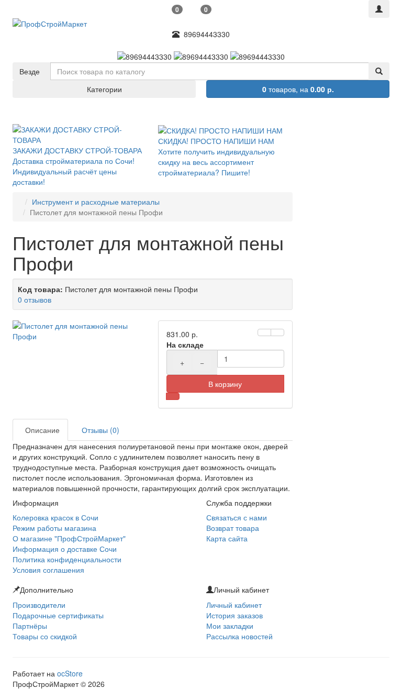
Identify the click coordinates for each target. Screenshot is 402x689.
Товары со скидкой (45, 636)
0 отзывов (34, 299)
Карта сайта (227, 538)
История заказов (234, 615)
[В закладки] (264, 332)
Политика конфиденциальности (67, 559)
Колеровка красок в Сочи (55, 517)
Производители (39, 604)
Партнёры (30, 625)
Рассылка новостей (239, 636)
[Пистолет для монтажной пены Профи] (80, 330)
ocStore (70, 673)
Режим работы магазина (54, 528)
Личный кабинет (234, 604)
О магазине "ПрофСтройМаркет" (69, 538)
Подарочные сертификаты (58, 615)
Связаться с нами (236, 517)
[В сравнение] (277, 332)
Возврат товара (232, 528)
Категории (104, 89)
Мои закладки (229, 625)
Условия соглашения (48, 569)
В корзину (225, 384)
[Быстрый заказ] (173, 396)
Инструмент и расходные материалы (96, 201)
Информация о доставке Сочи (65, 548)
